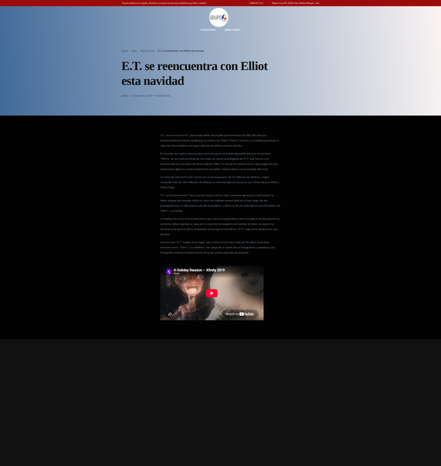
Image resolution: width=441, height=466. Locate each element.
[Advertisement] (220, 402)
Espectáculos (163, 95)
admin (124, 95)
